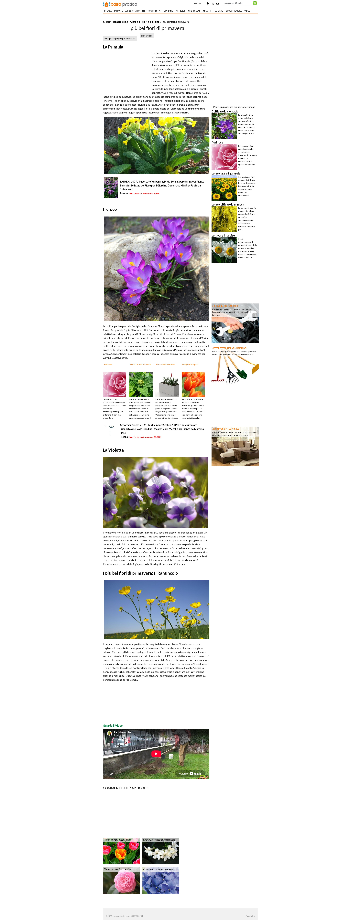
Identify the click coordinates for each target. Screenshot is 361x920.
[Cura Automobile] (235, 322)
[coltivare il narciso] (225, 250)
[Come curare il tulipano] (121, 850)
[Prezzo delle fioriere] (168, 384)
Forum (198, 3)
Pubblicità (250, 916)
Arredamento (132, 11)
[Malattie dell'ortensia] (142, 384)
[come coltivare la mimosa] (225, 219)
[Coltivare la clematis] (225, 126)
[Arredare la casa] (235, 446)
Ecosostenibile (234, 11)
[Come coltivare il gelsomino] (160, 850)
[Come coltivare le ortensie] (160, 880)
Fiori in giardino (150, 21)
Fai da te (118, 11)
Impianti (206, 11)
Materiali (218, 11)
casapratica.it (120, 21)
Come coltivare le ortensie (158, 869)
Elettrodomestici (151, 11)
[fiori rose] (115, 384)
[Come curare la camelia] (121, 880)
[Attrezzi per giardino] (235, 365)
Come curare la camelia (117, 869)
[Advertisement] (136, 18)
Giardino (168, 11)
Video (247, 11)
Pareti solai (194, 11)
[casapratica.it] (120, 3)
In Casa (108, 11)
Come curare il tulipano (117, 839)
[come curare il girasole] (225, 188)
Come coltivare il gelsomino (159, 839)
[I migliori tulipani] (194, 384)
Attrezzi (180, 11)
